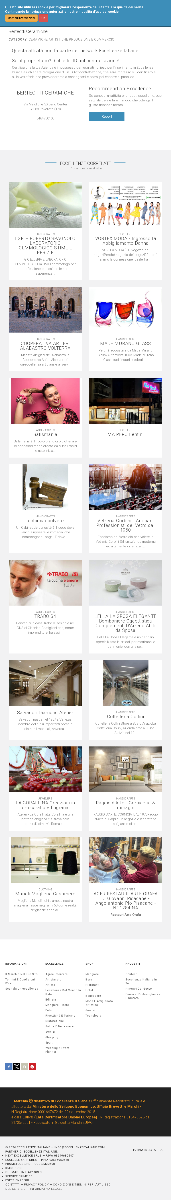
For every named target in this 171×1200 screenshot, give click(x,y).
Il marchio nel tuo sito (21, 974)
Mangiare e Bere (57, 1005)
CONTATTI (12, 1184)
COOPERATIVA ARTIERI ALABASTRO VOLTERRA (45, 346)
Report (107, 116)
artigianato (53, 979)
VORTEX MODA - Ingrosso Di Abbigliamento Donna (125, 241)
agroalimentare (56, 974)
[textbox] (125, 914)
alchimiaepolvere (45, 520)
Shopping (51, 1037)
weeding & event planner (57, 1049)
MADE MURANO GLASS (125, 343)
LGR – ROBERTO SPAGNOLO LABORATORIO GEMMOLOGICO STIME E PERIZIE (45, 245)
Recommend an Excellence (120, 88)
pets (48, 1010)
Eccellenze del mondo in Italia (63, 992)
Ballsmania (45, 434)
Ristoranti (93, 984)
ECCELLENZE (54, 963)
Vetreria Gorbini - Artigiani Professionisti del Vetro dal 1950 (125, 525)
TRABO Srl (45, 616)
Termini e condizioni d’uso (20, 981)
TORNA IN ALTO (145, 1149)
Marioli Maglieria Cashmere (45, 894)
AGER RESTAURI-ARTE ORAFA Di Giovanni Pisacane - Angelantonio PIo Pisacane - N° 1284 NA (126, 901)
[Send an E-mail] (43, 123)
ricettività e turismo (60, 1015)
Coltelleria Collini (125, 716)
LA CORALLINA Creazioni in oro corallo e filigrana (45, 805)
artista (50, 984)
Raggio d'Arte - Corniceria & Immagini (125, 805)
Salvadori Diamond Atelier (45, 712)
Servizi (90, 1010)
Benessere (93, 995)
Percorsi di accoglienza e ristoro (143, 996)
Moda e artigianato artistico (99, 1003)
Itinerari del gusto (139, 988)
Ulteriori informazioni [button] (21, 18)
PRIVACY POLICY (36, 1184)
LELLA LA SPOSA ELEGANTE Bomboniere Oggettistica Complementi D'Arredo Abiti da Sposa (126, 623)
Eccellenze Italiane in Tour (141, 981)
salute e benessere (59, 1026)
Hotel (89, 990)
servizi (50, 1031)
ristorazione (54, 1021)
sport (49, 1042)
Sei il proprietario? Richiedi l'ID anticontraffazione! (65, 60)
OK (43, 18)
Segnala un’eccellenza (21, 988)
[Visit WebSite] (47, 123)
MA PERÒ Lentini (126, 434)
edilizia (50, 999)
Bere (89, 979)
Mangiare (92, 974)
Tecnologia (93, 1015)
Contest (131, 974)
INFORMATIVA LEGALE (46, 1188)
